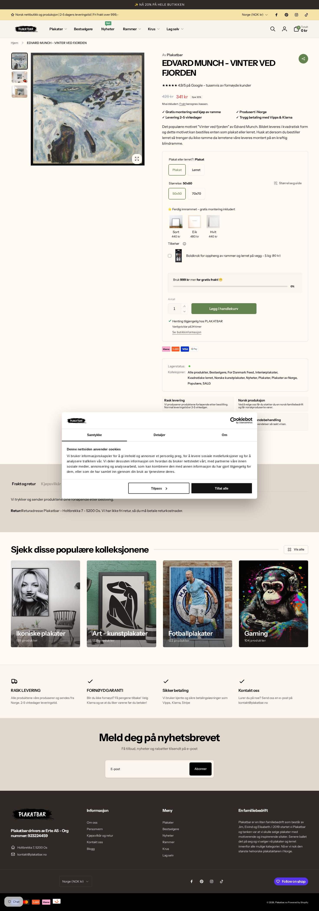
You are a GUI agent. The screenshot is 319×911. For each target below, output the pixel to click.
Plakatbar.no (281, 902)
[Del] (303, 59)
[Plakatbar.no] (32, 819)
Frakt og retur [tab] (24, 483)
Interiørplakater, (266, 372)
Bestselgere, (218, 372)
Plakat (177, 170)
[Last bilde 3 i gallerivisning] (19, 91)
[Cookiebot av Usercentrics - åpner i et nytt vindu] (233, 420)
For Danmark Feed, (241, 372)
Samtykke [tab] (94, 435)
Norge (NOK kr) (252, 15)
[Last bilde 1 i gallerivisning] (19, 61)
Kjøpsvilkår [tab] (51, 483)
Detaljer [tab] (160, 435)
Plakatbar (172, 55)
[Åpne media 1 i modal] (87, 109)
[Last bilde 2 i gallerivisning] (19, 77)
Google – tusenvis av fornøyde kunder (221, 85)
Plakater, (264, 378)
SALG (207, 383)
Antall (171, 299)
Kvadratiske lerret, (201, 378)
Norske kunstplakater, (229, 378)
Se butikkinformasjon (186, 332)
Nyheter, (252, 378)
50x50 (177, 194)
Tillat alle (221, 488)
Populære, (195, 383)
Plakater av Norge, (285, 378)
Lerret (196, 170)
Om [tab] (224, 435)
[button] (57, 29)
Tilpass (156, 488)
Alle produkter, (198, 372)
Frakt (182, 103)
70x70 (196, 194)
